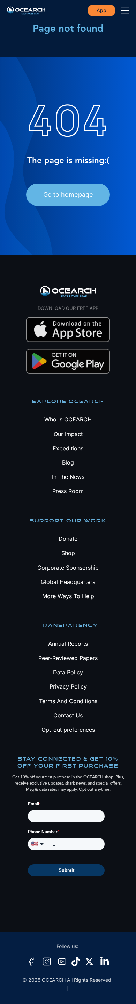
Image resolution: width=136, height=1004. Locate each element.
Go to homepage (68, 194)
